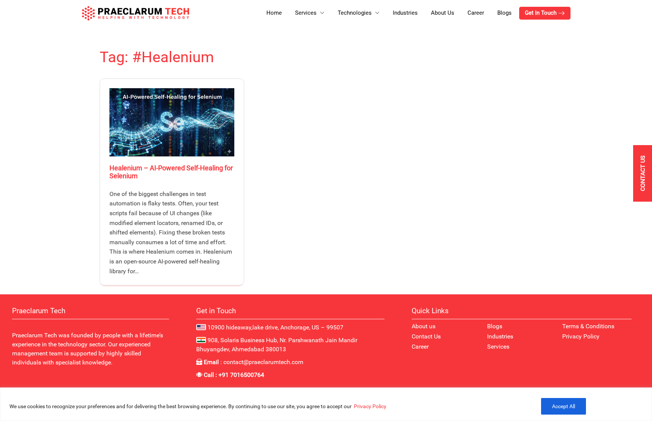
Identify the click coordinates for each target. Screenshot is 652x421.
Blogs (504, 12)
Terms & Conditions (588, 326)
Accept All (563, 406)
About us (423, 326)
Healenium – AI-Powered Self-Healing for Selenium (171, 172)
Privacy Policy (370, 406)
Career (475, 12)
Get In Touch (541, 12)
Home (274, 12)
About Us (442, 12)
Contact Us (426, 336)
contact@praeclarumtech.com (263, 362)
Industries (405, 12)
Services (498, 346)
